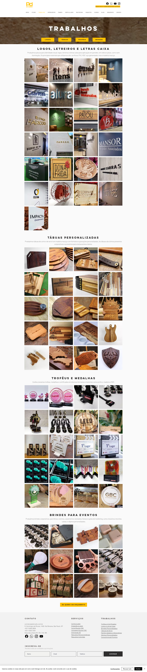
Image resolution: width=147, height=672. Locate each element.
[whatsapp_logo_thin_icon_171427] (111, 3)
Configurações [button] (115, 669)
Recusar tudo (127, 669)
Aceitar (138, 669)
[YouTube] (115, 3)
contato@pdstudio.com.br (34, 624)
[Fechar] (144, 668)
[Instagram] (119, 3)
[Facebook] (107, 3)
